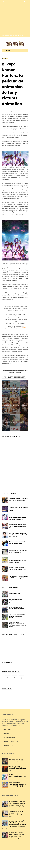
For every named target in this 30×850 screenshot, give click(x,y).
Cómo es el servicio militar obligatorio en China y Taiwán (16, 616)
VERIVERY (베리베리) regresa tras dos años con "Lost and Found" (17, 768)
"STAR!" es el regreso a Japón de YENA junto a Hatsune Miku (17, 775)
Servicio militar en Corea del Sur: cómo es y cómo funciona (16, 608)
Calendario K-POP (9, 746)
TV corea (4, 58)
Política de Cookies (9, 738)
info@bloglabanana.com (9, 35)
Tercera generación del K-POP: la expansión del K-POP (18, 568)
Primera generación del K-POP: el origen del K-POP (17, 542)
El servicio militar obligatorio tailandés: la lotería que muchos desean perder (17, 624)
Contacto (6, 734)
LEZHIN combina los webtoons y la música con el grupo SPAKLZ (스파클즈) (17, 784)
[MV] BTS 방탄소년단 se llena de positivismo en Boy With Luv (18, 577)
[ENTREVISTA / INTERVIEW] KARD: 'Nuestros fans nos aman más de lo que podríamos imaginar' (16, 835)
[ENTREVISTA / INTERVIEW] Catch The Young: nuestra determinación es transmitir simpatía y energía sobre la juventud (14, 824)
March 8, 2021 (21, 328)
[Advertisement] (15, 19)
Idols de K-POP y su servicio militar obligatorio (17, 592)
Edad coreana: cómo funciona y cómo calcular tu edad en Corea (18, 508)
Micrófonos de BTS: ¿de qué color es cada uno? (17, 551)
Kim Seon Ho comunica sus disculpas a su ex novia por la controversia (18, 534)
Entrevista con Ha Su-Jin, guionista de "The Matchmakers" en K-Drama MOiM (16, 814)
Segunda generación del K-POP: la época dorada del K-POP (17, 526)
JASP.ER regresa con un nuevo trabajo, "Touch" (15, 760)
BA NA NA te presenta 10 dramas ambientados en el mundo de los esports (17, 517)
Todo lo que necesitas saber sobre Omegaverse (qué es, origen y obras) (18, 560)
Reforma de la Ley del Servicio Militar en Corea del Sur (17, 601)
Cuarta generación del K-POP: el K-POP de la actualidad (18, 499)
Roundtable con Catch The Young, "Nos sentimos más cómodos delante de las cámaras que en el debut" (16, 804)
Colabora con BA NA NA (10, 742)
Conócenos (7, 730)
